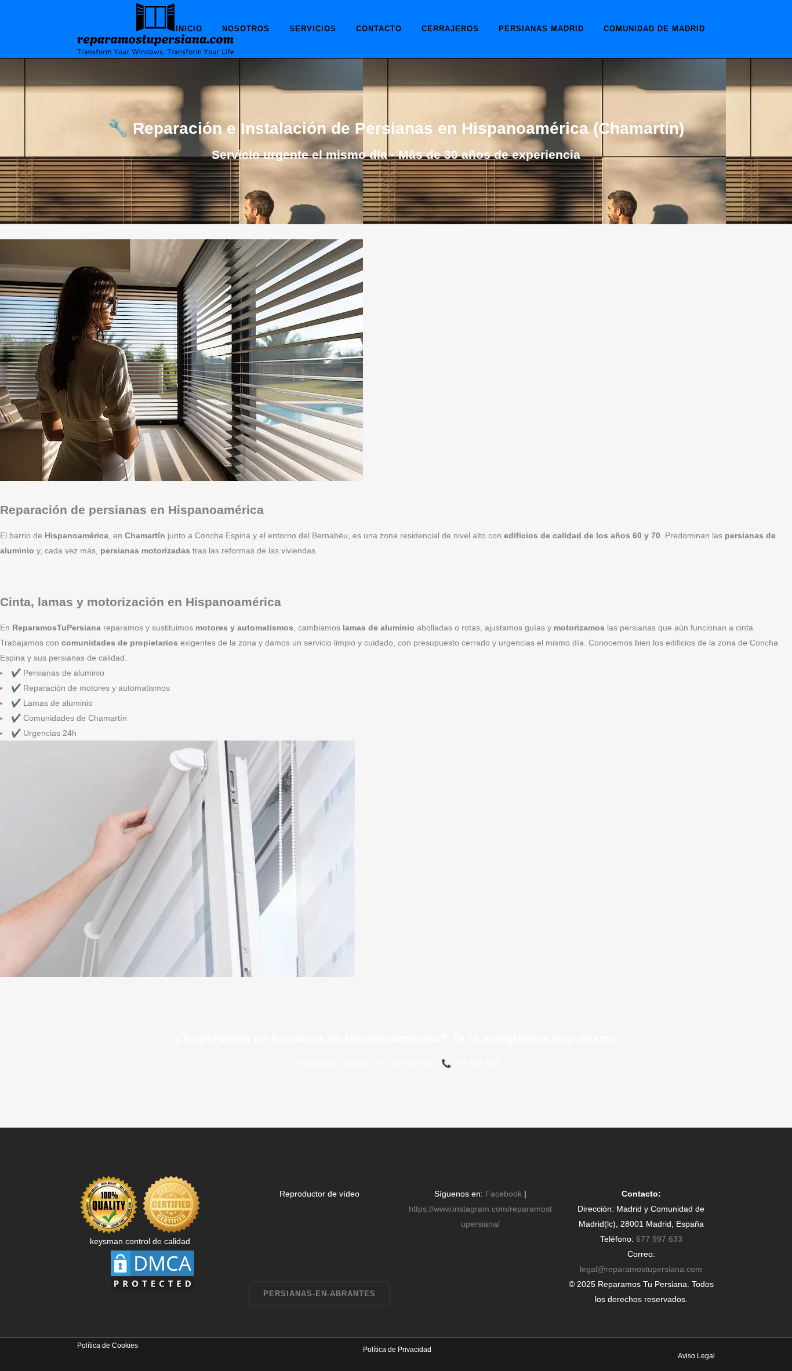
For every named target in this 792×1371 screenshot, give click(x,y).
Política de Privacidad (397, 1350)
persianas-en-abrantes (319, 1293)
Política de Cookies (107, 1345)
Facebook (503, 1193)
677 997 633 (476, 1063)
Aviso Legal (696, 1356)
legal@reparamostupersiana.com (641, 1269)
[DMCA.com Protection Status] (152, 1269)
